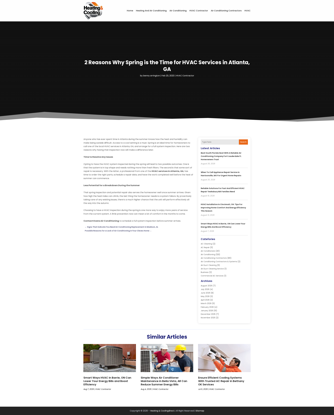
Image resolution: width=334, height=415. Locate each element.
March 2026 (206, 303)
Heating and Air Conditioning (151, 10)
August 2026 (206, 285)
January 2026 (207, 310)
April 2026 (205, 300)
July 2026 (205, 289)
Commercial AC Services (212, 275)
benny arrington (151, 75)
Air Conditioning (178, 10)
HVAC (247, 10)
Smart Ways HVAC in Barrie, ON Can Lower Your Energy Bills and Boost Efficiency (107, 381)
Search (243, 142)
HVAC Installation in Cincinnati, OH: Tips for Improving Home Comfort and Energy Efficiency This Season (223, 207)
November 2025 (208, 317)
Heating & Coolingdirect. (162, 410)
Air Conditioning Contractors (226, 10)
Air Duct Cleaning (209, 265)
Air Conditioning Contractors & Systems (219, 261)
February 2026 (207, 307)
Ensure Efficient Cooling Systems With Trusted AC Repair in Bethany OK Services (221, 381)
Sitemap (200, 410)
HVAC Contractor (198, 10)
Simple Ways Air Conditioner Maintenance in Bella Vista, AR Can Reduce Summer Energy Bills (164, 381)
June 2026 (205, 293)
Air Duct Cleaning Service (212, 268)
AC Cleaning (206, 243)
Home (130, 10)
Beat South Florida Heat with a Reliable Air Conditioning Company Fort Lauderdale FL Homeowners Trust (221, 156)
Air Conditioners (208, 251)
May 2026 (205, 296)
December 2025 (208, 314)
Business (204, 272)
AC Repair (205, 247)
